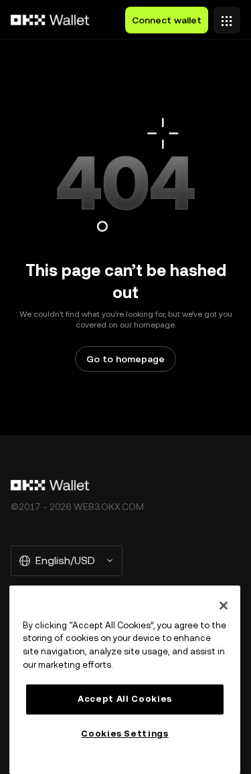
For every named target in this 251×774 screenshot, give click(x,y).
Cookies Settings (125, 734)
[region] (124, 680)
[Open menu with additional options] (227, 16)
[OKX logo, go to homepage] (50, 20)
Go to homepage (125, 359)
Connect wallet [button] (166, 20)
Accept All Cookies (125, 699)
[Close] (223, 605)
